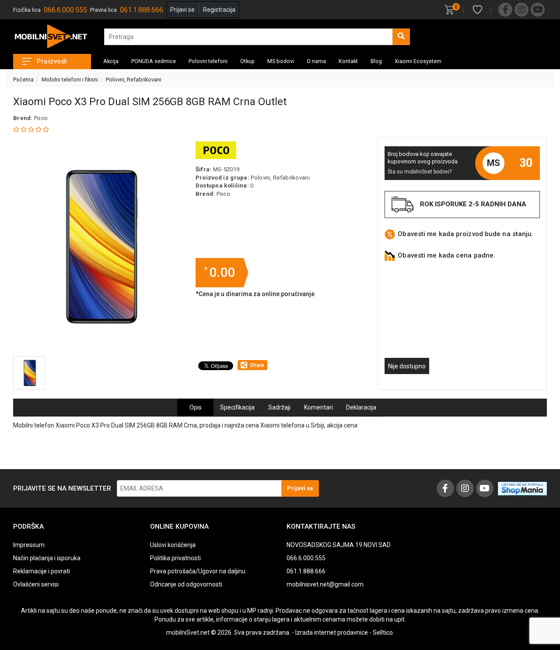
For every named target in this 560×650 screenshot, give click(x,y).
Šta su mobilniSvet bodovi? (420, 172)
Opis (195, 407)
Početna (23, 79)
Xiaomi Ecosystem (418, 61)
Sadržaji (279, 407)
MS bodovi (280, 61)
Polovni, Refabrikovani (133, 79)
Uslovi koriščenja (173, 544)
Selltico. (383, 632)
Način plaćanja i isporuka (46, 558)
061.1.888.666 (141, 10)
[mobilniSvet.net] (52, 36)
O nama (316, 61)
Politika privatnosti (175, 558)
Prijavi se (182, 9)
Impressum (29, 544)
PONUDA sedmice (153, 61)
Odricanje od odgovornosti (186, 584)
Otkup (247, 61)
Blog (376, 61)
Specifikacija (237, 407)
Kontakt (348, 61)
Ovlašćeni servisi (36, 584)
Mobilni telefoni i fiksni (70, 79)
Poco (41, 118)
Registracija (219, 9)
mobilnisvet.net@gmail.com (325, 584)
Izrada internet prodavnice (331, 632)
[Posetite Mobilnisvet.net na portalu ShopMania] (522, 487)
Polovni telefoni (208, 61)
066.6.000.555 (65, 10)
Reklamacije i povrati (41, 571)
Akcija (111, 61)
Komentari (318, 407)
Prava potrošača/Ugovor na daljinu (197, 571)
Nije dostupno (407, 366)
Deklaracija (361, 407)
